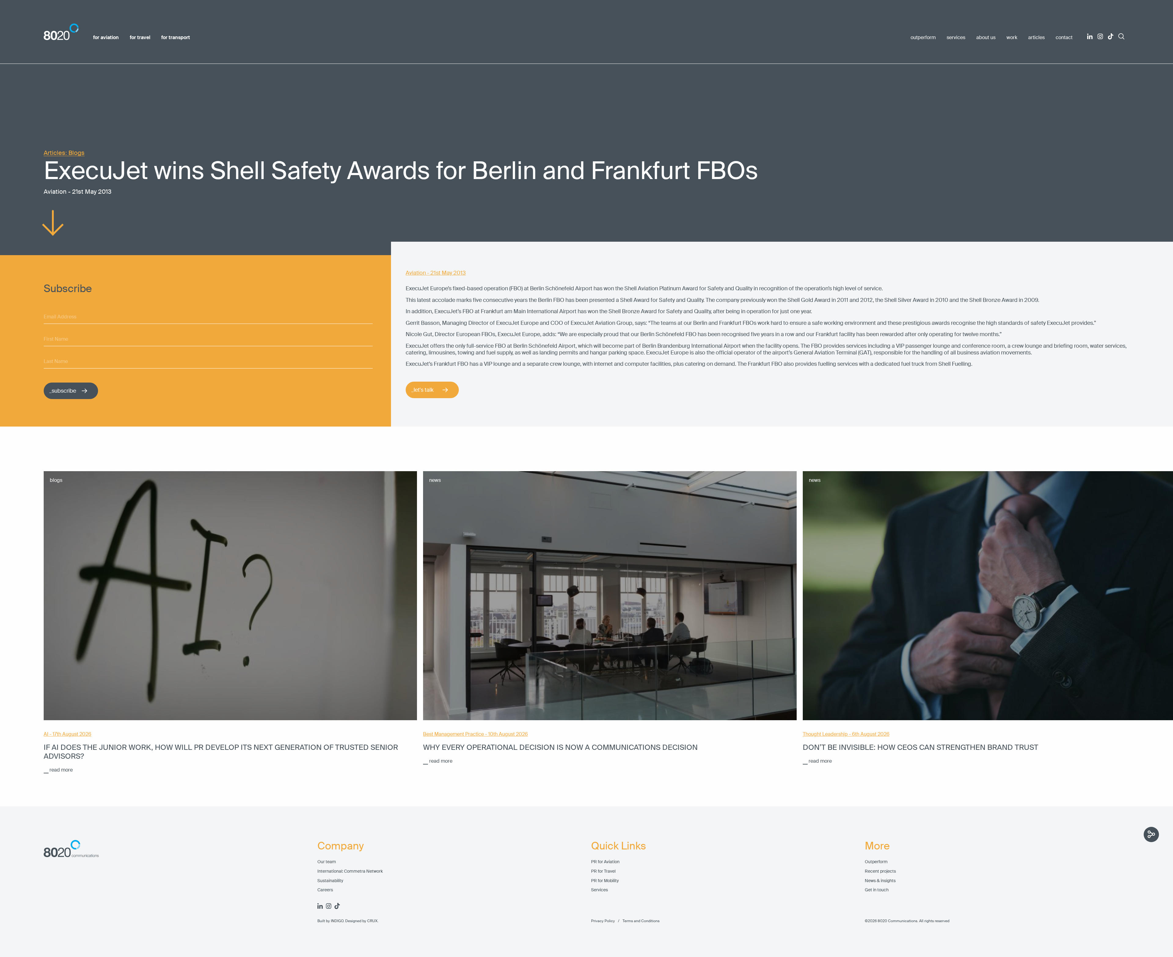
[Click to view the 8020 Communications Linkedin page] (1090, 36)
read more (61, 770)
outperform (923, 37)
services (956, 37)
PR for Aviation (605, 861)
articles (1036, 37)
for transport (175, 37)
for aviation (106, 37)
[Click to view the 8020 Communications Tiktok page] (1110, 36)
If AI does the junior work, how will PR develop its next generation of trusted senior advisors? (221, 752)
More (877, 846)
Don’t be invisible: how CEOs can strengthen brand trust (920, 747)
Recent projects (880, 871)
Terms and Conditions (637, 921)
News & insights (880, 880)
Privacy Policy (603, 921)
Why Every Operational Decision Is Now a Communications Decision (560, 747)
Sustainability (330, 880)
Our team (326, 861)
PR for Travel (603, 871)
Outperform (876, 861)
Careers (325, 890)
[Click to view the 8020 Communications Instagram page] (1100, 36)
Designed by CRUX (361, 921)
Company (340, 846)
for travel (140, 37)
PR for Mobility (605, 880)
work (1012, 37)
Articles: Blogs (64, 153)
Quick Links (618, 846)
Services (599, 890)
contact (1064, 37)
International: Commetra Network (350, 871)
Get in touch (877, 890)
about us (986, 37)
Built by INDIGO (330, 921)
